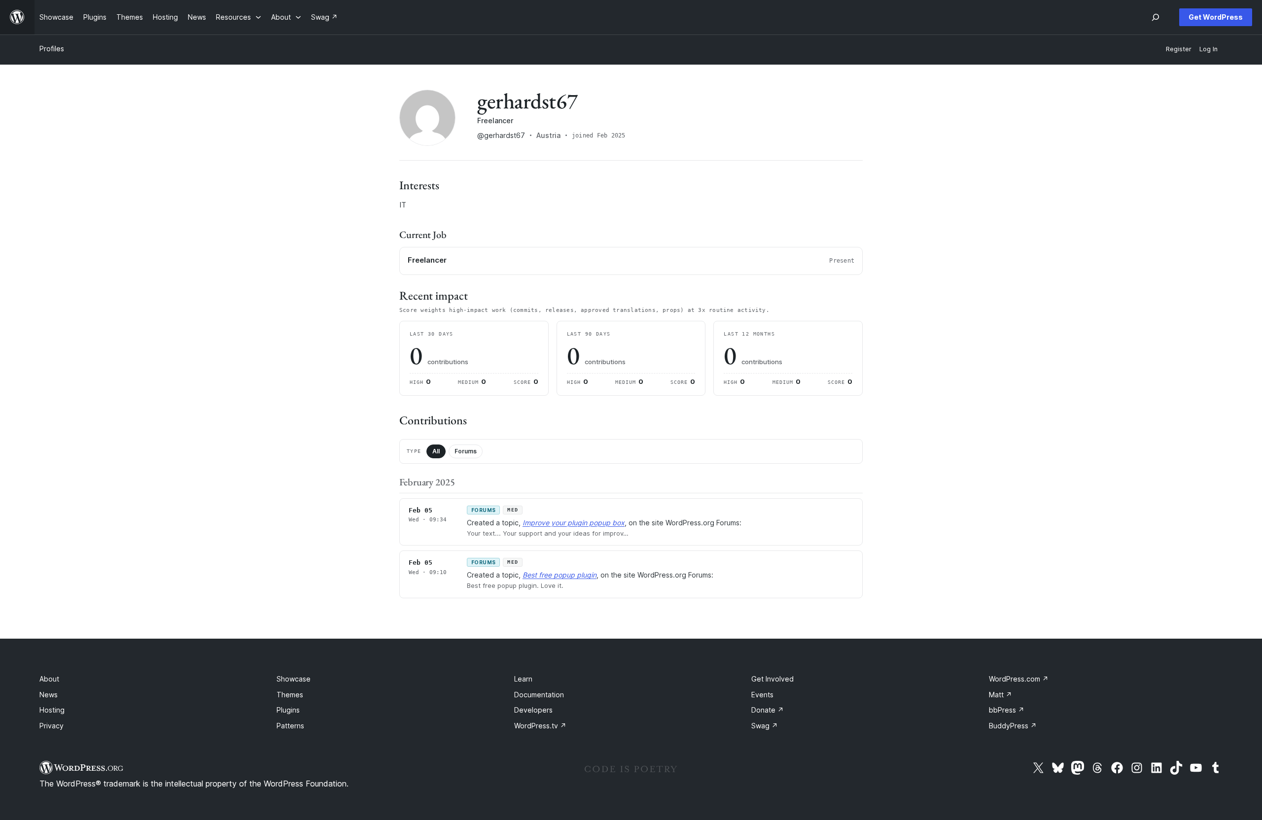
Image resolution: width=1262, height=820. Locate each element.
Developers (533, 710)
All (436, 451)
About (49, 679)
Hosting (52, 710)
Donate (767, 710)
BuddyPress (1013, 725)
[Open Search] (1155, 17)
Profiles (51, 48)
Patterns (290, 725)
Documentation (539, 694)
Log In (1208, 49)
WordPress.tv (540, 725)
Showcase (294, 679)
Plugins (288, 710)
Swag (764, 725)
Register (1179, 49)
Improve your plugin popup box (574, 522)
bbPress (1006, 710)
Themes (290, 694)
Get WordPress (1216, 17)
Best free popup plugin (559, 575)
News (48, 694)
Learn (523, 679)
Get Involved (772, 679)
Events (762, 694)
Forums (466, 451)
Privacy (51, 725)
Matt (1000, 694)
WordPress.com (1019, 679)
